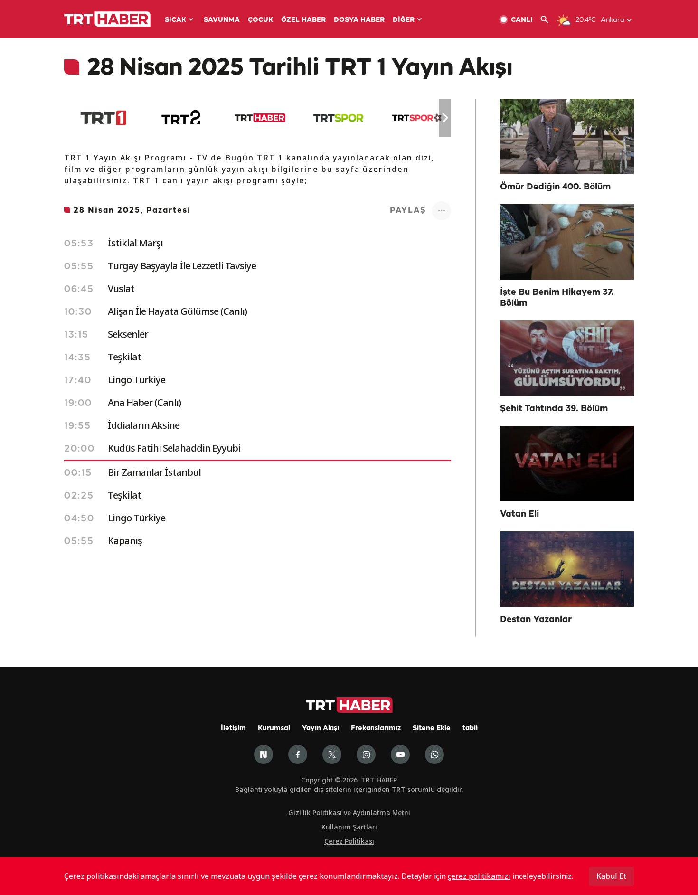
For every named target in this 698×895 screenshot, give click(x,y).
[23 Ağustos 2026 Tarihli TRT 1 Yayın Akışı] (103, 118)
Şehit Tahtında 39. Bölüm (554, 409)
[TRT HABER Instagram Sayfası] (366, 754)
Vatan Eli (519, 514)
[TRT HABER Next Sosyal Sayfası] (263, 754)
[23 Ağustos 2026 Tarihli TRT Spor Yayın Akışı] (338, 118)
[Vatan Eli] (567, 463)
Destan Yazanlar (536, 619)
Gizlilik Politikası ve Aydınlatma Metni (349, 812)
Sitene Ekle (432, 728)
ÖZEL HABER (303, 20)
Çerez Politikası (349, 841)
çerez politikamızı (479, 876)
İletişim (233, 728)
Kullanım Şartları (349, 826)
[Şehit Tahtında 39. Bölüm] (567, 358)
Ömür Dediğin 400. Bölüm (555, 187)
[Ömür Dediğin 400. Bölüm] (567, 136)
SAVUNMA (222, 20)
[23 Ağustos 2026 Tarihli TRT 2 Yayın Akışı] (181, 118)
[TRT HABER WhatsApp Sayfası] (434, 754)
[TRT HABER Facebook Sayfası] (297, 754)
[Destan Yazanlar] (567, 569)
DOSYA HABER (359, 20)
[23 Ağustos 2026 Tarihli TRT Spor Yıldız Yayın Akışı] (416, 118)
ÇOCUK (260, 20)
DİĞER (404, 20)
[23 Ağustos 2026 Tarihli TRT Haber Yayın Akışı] (260, 118)
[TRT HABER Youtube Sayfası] (400, 754)
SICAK (175, 20)
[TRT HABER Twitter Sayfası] (331, 754)
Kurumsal (274, 728)
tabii (470, 728)
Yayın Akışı (320, 728)
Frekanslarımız (376, 728)
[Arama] (548, 19)
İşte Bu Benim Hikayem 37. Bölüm (556, 298)
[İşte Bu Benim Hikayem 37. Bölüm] (567, 242)
